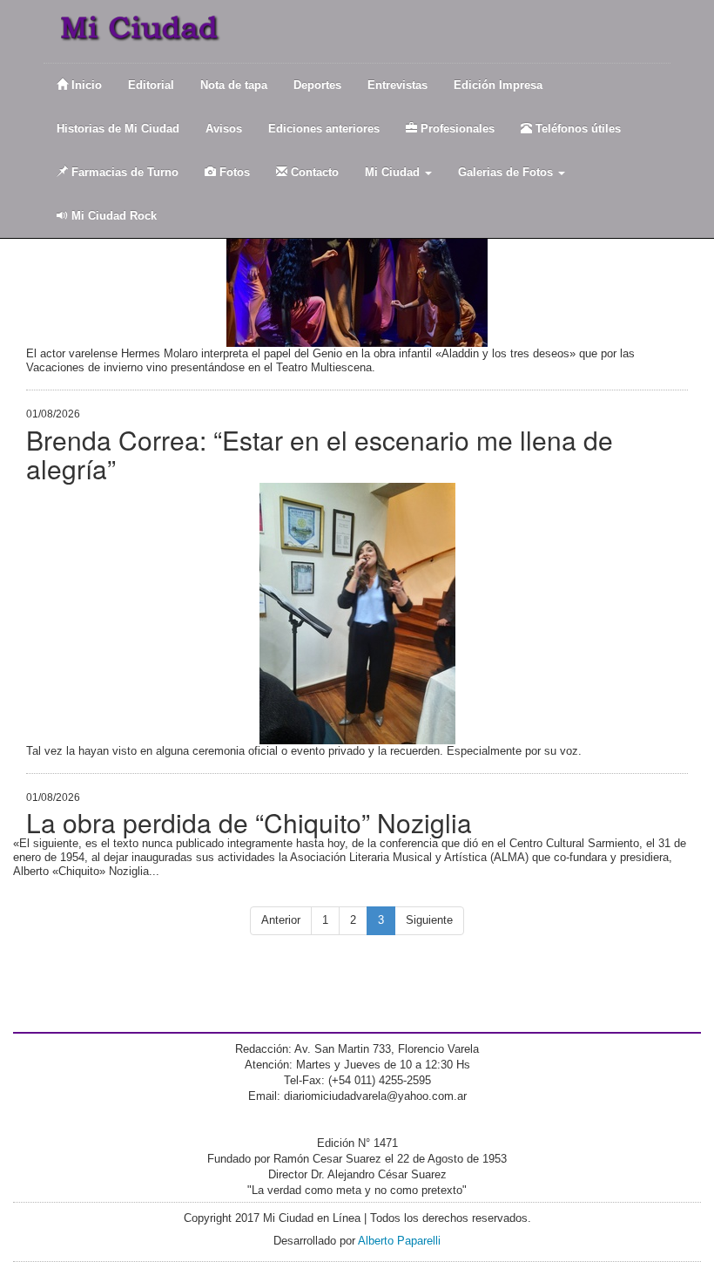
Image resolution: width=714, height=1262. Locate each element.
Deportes (317, 85)
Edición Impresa (498, 85)
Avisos (223, 128)
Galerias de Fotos (507, 172)
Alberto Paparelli (399, 1240)
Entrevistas (397, 85)
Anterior (280, 919)
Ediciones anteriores (324, 128)
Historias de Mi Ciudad (118, 128)
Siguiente (429, 919)
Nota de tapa (233, 85)
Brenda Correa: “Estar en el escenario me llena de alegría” (319, 454)
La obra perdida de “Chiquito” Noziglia (249, 822)
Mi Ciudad (394, 172)
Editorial (151, 85)
